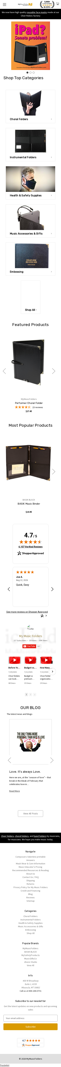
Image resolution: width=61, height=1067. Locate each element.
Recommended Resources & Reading (30, 870)
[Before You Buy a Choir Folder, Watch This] (14, 660)
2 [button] (30, 694)
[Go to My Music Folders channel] (30, 628)
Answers (30, 860)
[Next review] (52, 589)
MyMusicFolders (30, 948)
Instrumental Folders (30, 919)
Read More (14, 791)
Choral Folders (30, 916)
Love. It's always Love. (25, 772)
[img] (30, 542)
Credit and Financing (30, 890)
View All (30, 965)
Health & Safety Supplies (31, 923)
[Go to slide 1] (27, 73)
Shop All (30, 933)
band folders (40, 836)
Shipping (30, 880)
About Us (30, 873)
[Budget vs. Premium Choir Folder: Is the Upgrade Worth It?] (30, 660)
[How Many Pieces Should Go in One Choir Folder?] (46, 660)
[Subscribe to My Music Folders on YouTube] (31, 646)
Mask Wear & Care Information (30, 863)
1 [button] (26, 694)
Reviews (30, 897)
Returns (30, 883)
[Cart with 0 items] (57, 4)
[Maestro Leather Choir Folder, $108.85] (29, 362)
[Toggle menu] (4, 4)
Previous (4, 371)
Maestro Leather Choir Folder (29, 403)
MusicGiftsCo (30, 958)
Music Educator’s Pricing (30, 866)
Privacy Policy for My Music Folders (31, 887)
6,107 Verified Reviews (31, 546)
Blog (30, 894)
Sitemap (31, 900)
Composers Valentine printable (30, 856)
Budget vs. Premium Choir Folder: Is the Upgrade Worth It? (30, 667)
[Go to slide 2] (31, 73)
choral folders (22, 836)
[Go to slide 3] (34, 73)
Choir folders (7, 836)
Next (53, 371)
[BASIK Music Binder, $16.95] (29, 463)
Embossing (30, 929)
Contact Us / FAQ (30, 877)
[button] (8, 671)
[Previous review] (8, 589)
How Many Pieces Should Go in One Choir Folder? (46, 667)
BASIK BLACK (30, 951)
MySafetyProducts (30, 955)
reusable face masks (37, 12)
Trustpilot (4, 1065)
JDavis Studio (30, 961)
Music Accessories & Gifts (30, 926)
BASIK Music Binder (29, 503)
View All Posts (30, 813)
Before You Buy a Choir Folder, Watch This (14, 667)
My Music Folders (30, 636)
